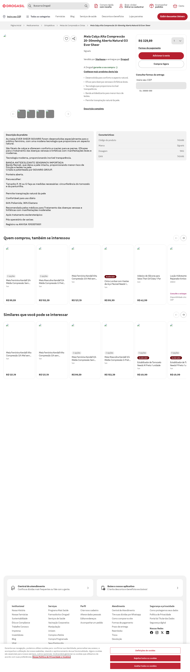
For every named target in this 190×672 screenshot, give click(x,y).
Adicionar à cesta (161, 55)
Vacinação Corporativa (58, 623)
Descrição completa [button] (94, 109)
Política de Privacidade (160, 614)
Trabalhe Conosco (20, 627)
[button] (41, 71)
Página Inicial (16, 25)
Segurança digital (158, 623)
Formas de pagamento (122, 623)
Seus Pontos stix (56, 643)
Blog (14, 639)
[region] (95, 658)
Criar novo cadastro (89, 610)
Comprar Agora (161, 64)
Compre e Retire (56, 635)
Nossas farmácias (20, 614)
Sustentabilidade (19, 618)
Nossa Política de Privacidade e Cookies (51, 657)
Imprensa (16, 631)
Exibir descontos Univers (172, 16)
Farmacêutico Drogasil (58, 614)
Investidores (17, 635)
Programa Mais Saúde (58, 610)
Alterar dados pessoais (90, 614)
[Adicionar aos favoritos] (66, 39)
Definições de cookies (145, 650)
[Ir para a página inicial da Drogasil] (13, 5)
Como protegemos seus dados (164, 610)
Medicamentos (33, 25)
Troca (114, 635)
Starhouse (100, 59)
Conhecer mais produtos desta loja (101, 71)
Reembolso (117, 631)
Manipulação (54, 627)
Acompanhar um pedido (91, 623)
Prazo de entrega (120, 627)
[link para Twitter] (162, 633)
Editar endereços (88, 618)
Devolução (117, 639)
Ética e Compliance (21, 623)
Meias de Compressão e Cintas (72, 25)
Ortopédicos (49, 25)
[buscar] (86, 6)
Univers (51, 631)
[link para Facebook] (151, 633)
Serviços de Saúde (56, 618)
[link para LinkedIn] (167, 633)
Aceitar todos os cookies (145, 666)
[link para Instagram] (157, 633)
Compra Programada (58, 639)
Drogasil (125, 59)
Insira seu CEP (144, 80)
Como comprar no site (122, 618)
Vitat (14, 643)
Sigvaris (180, 145)
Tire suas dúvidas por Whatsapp (126, 614)
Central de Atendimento (123, 610)
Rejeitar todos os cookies (145, 658)
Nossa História (18, 610)
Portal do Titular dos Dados (162, 618)
